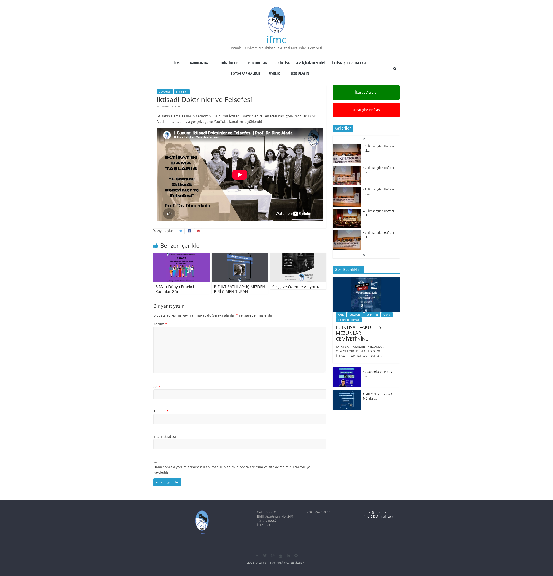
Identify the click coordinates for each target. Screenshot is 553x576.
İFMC (177, 63)
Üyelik (274, 73)
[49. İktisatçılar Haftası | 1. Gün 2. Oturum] (347, 211)
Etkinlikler (228, 63)
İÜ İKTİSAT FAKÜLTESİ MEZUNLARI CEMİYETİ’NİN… (359, 333)
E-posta (160, 411)
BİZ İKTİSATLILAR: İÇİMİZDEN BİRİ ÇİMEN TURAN (239, 289)
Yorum (160, 324)
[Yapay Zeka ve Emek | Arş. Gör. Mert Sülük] (347, 370)
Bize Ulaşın (299, 73)
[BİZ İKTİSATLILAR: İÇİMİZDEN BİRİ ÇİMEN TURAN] (240, 255)
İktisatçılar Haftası (349, 63)
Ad (156, 386)
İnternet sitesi (164, 436)
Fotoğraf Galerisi (246, 73)
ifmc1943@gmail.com (378, 516)
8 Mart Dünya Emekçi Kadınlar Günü (175, 289)
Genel (387, 315)
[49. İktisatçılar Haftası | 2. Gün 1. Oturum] (347, 189)
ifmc (276, 39)
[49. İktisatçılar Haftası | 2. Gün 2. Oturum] (347, 168)
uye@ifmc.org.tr (378, 512)
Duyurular (257, 63)
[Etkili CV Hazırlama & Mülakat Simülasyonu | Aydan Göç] (347, 392)
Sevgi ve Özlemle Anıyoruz (296, 286)
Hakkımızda (198, 63)
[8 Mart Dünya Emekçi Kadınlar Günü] (181, 255)
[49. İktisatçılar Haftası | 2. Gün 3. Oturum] (347, 146)
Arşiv (341, 315)
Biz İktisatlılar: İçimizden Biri (300, 63)
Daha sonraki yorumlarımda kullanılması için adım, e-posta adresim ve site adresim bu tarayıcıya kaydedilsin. (231, 470)
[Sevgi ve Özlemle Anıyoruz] (298, 255)
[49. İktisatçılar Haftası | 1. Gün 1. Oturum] (347, 233)
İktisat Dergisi (366, 92)
